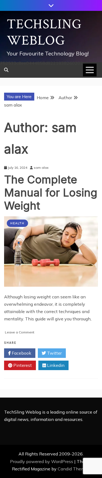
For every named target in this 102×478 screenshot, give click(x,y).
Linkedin (55, 365)
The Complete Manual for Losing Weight (50, 192)
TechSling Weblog (44, 32)
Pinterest (22, 365)
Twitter (54, 353)
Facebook (21, 353)
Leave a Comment (19, 332)
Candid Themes (73, 468)
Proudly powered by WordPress (42, 461)
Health (17, 223)
